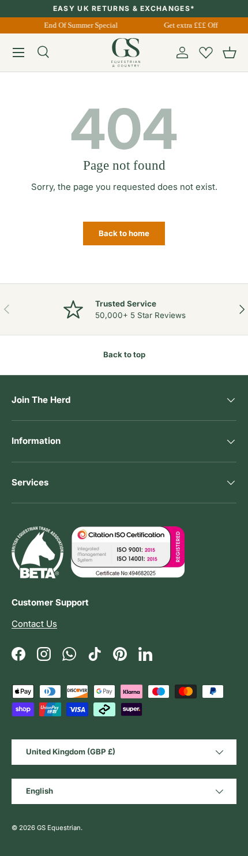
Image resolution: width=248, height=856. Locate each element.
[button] (229, 52)
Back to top (124, 354)
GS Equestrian (59, 828)
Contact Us (34, 623)
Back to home (124, 233)
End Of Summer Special (81, 25)
